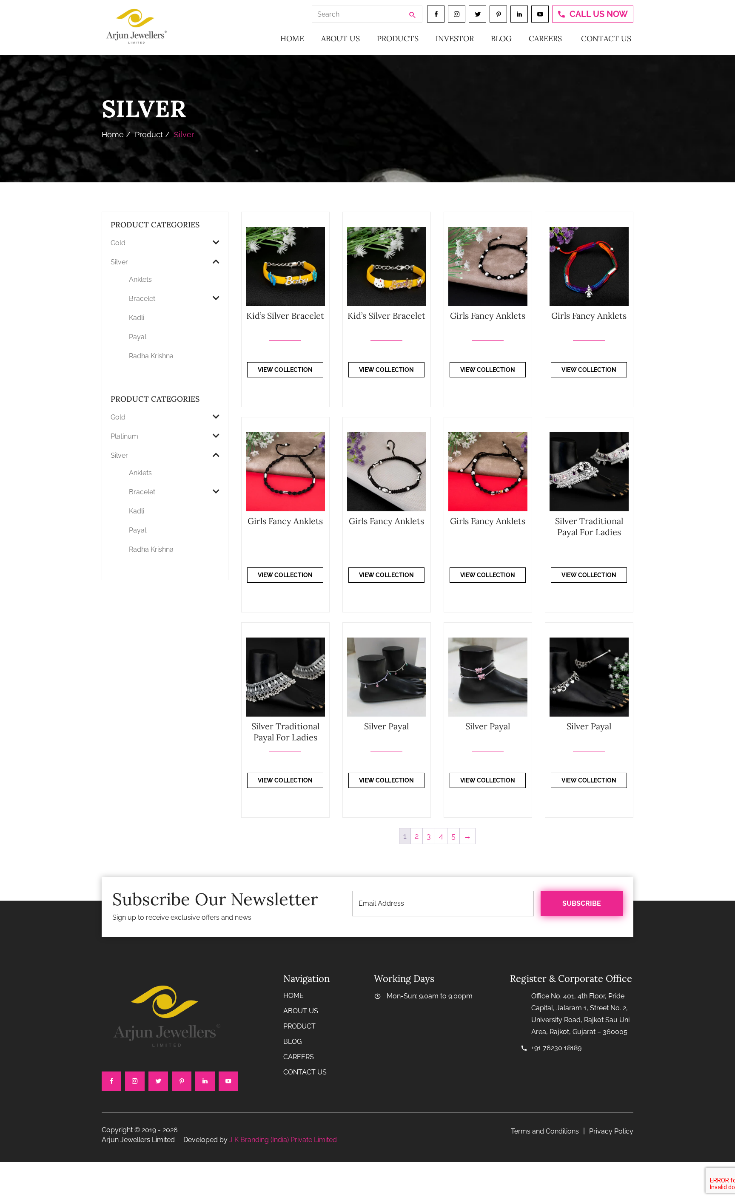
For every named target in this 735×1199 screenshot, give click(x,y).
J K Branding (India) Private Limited (283, 1140)
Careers (545, 38)
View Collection (285, 369)
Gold (118, 243)
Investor (455, 38)
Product (149, 134)
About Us (340, 38)
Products (398, 38)
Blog (501, 38)
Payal (137, 337)
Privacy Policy (611, 1131)
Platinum (124, 436)
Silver (119, 262)
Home (292, 38)
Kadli (136, 318)
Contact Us (606, 38)
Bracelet (142, 299)
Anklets (140, 279)
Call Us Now (599, 14)
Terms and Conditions (545, 1131)
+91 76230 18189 (556, 1048)
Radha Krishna (151, 356)
